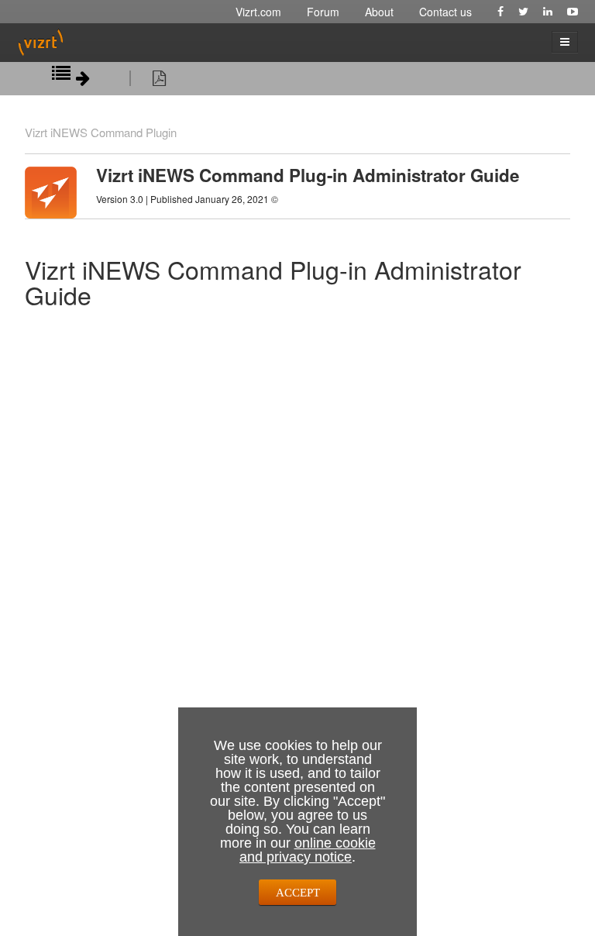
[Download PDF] (159, 80)
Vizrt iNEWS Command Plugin (101, 132)
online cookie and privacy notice (307, 850)
